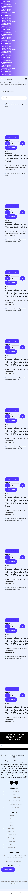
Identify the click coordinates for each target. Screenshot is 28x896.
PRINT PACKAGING (6, 9)
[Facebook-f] (12, 783)
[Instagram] (16, 783)
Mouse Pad (8, 153)
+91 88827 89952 (14, 865)
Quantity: (7, 140)
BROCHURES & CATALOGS (8, 3)
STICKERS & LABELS (7, 6)
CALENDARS (4, 7)
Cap (6, 288)
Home (2, 85)
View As (3, 103)
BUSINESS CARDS (6, 4)
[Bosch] (14, 746)
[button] (11, 148)
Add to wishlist (12, 137)
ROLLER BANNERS (6, 1)
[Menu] (26, 79)
